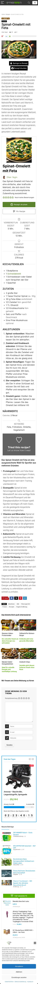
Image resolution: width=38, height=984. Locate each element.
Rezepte (8, 14)
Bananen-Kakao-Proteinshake (7, 634)
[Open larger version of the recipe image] (19, 150)
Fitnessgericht (25, 604)
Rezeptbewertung (11, 698)
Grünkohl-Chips (24, 662)
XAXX (23, 937)
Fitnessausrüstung (18, 836)
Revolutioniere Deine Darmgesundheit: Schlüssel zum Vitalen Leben (23, 861)
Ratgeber (15, 874)
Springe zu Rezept (20, 63)
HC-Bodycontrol (17, 937)
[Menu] (2, 2)
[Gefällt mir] (9, 36)
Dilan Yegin (5, 32)
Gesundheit (16, 864)
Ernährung (16, 886)
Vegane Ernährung (21, 607)
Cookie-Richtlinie (9, 981)
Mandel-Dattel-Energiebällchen (7, 663)
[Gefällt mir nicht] (6, 36)
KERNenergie (16, 906)
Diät (18, 604)
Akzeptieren (19, 966)
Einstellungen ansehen (19, 977)
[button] (35, 943)
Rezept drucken (20, 68)
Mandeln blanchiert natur (21, 901)
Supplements (16, 849)
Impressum (30, 981)
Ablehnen (19, 972)
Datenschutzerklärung (20, 981)
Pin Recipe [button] (20, 211)
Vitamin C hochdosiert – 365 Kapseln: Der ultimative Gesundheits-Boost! (22, 883)
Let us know (13, 450)
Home (3, 14)
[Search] (28, 2)
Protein (4, 607)
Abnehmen (11, 604)
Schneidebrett (14, 274)
